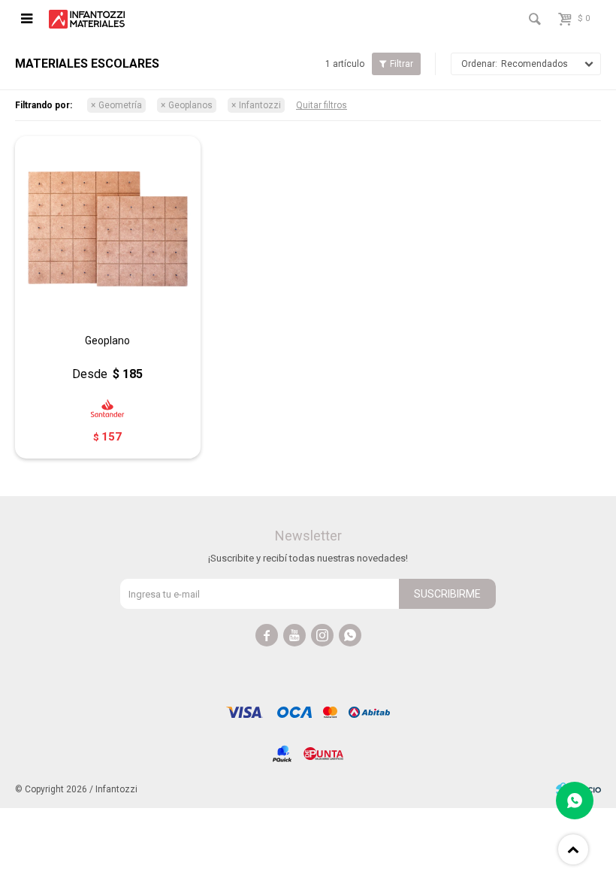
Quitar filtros (321, 105)
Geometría (120, 105)
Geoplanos (190, 105)
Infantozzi (260, 105)
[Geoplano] (108, 229)
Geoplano (107, 341)
